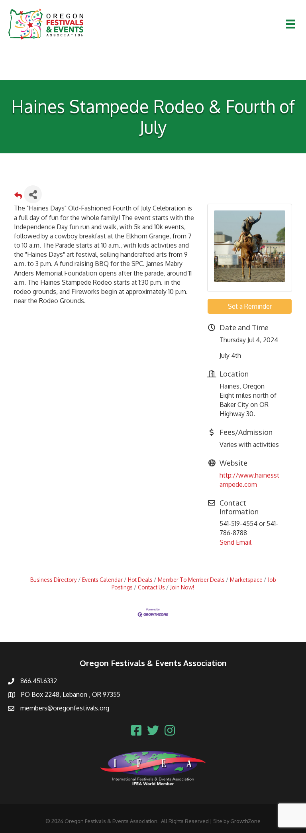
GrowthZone (245, 821)
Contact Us (151, 587)
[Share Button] (33, 194)
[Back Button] (18, 196)
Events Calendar (102, 579)
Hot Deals (140, 579)
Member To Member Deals (191, 579)
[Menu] (290, 24)
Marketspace (246, 579)
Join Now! (182, 587)
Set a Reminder (250, 306)
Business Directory (53, 579)
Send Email (235, 542)
